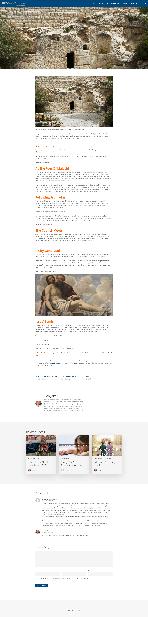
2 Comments (99, 51)
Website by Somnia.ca (74, 610)
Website (90, 571)
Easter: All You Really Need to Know (70, 376)
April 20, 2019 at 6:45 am (47, 532)
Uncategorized (50, 57)
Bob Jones (31, 57)
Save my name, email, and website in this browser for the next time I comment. (63, 578)
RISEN (87, 376)
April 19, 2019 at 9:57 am (47, 500)
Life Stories (40, 458)
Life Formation (98, 458)
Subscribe (55, 363)
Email (64, 571)
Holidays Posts (41, 57)
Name (38, 571)
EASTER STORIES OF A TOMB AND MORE (46, 376)
